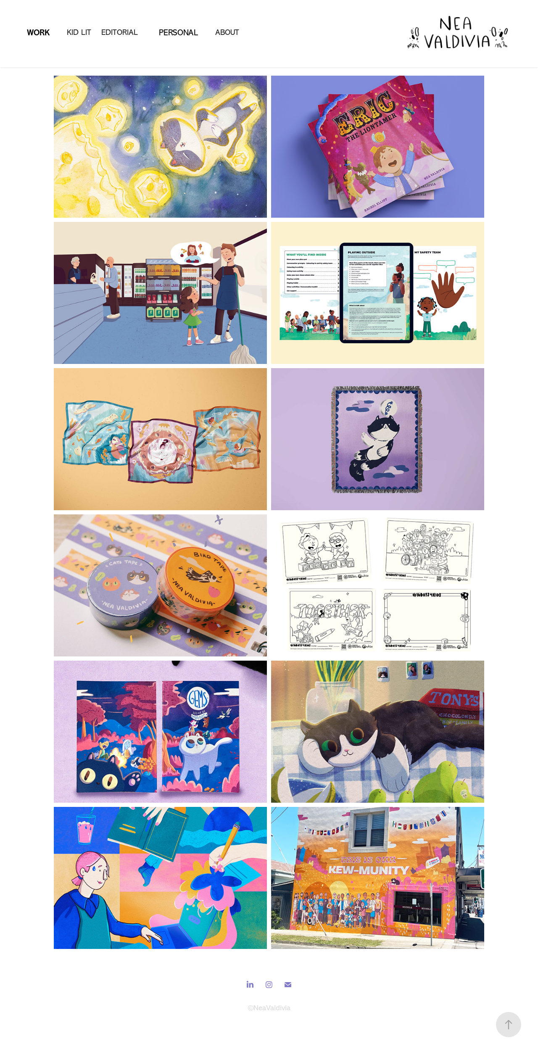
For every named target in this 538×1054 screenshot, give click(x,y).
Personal (178, 32)
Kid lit (79, 32)
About (227, 32)
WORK (38, 32)
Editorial (119, 32)
